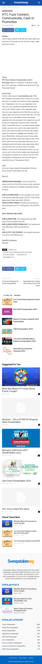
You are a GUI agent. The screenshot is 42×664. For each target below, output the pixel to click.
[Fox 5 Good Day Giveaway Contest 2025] (7, 301)
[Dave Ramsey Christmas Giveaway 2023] (7, 351)
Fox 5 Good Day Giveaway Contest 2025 (27, 541)
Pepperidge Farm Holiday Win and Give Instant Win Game (31, 283)
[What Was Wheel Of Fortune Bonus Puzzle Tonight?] (21, 376)
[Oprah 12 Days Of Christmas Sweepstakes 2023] (7, 611)
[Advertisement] (21, 61)
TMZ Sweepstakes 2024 (23, 329)
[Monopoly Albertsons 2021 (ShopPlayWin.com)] (21, 438)
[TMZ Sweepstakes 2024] (7, 331)
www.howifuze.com (8, 257)
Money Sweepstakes (13, 8)
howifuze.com (12, 249)
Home (4, 8)
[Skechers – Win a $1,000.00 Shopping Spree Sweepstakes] (21, 407)
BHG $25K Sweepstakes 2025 (25, 309)
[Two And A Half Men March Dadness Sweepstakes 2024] (7, 341)
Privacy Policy (23, 658)
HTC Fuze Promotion (8, 254)
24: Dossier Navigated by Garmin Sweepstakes (10, 282)
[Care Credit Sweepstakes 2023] (21, 469)
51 (39, 455)
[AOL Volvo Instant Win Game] (21, 497)
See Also (17, 295)
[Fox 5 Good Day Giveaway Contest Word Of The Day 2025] (7, 533)
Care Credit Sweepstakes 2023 (16, 481)
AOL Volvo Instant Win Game (15, 509)
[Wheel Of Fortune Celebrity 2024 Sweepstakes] (7, 321)
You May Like (7, 295)
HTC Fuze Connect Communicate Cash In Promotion (17, 252)
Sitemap (30, 658)
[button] (39, 3)
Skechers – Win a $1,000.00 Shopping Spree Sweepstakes (20, 420)
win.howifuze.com (22, 254)
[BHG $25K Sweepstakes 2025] (7, 311)
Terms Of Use (13, 658)
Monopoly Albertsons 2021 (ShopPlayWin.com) (15, 451)
